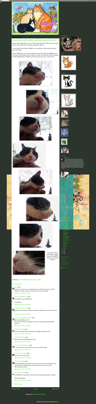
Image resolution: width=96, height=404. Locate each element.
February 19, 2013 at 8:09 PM (22, 333)
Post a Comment (18, 384)
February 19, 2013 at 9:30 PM (22, 341)
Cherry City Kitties (20, 361)
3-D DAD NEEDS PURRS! (65, 244)
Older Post (55, 389)
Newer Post (16, 389)
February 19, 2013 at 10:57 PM (23, 357)
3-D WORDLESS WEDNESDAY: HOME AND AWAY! (66, 227)
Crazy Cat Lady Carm (64, 264)
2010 (63, 252)
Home (36, 389)
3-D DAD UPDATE (65, 242)
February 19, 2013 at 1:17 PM (22, 293)
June (64, 211)
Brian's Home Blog (19, 329)
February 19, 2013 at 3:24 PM (22, 304)
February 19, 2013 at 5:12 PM (22, 314)
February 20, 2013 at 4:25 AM (23, 380)
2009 (63, 253)
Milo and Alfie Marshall (21, 296)
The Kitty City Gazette (64, 261)
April (63, 214)
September (64, 207)
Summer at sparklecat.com (22, 345)
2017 (63, 197)
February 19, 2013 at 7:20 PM (22, 325)
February (64, 216)
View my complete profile (64, 169)
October (64, 206)
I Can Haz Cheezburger (64, 263)
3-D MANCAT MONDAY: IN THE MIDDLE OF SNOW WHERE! (66, 224)
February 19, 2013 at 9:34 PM (22, 349)
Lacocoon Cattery (63, 258)
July (63, 210)
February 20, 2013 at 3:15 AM (22, 369)
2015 (63, 200)
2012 (63, 249)
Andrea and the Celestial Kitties (23, 317)
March (64, 215)
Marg (16, 287)
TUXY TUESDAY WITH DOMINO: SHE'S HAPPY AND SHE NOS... (66, 230)
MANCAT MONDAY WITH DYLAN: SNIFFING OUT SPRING (65, 233)
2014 (63, 201)
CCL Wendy (67, 157)
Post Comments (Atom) (39, 394)
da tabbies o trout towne (21, 308)
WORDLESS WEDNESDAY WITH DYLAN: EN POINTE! (66, 218)
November (64, 205)
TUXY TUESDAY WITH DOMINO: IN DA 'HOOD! (66, 221)
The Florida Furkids (20, 372)
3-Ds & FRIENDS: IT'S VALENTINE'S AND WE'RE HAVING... (66, 237)
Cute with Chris (63, 260)
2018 (63, 196)
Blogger (57, 401)
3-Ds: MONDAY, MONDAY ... (65, 246)
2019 (63, 195)
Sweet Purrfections (20, 337)
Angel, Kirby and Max (20, 353)
